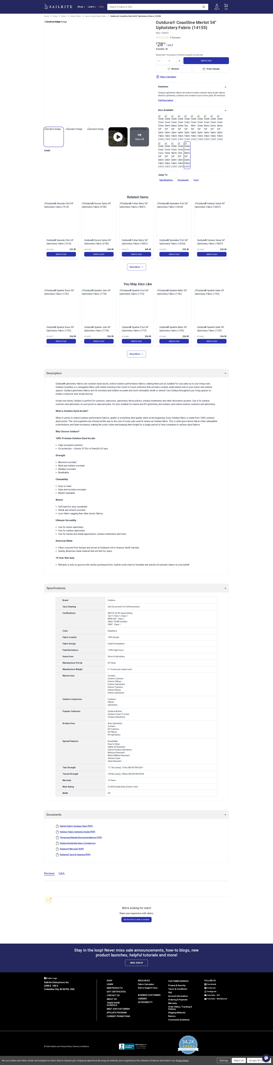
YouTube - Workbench (217, 999)
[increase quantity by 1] (179, 60)
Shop (80, 6)
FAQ (170, 992)
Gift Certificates (116, 992)
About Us (112, 999)
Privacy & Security (176, 985)
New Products (115, 988)
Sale (101, 6)
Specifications (166, 180)
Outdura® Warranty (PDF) (72, 849)
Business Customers (149, 995)
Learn (91, 6)
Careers (142, 999)
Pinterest (211, 988)
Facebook (211, 984)
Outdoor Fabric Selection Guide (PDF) (77, 832)
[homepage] (58, 7)
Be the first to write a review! (136, 919)
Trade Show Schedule (113, 1004)
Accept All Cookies (259, 1060)
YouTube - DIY (213, 995)
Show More (135, 267)
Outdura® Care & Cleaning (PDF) (75, 854)
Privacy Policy (66, 1046)
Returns (172, 1016)
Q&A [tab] (62, 873)
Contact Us (113, 995)
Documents (183, 180)
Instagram (211, 991)
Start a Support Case (147, 988)
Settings (223, 1060)
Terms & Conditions (177, 989)
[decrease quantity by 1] (159, 60)
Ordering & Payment (177, 1000)
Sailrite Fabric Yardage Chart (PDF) (76, 826)
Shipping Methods (176, 1012)
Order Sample (213, 69)
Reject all (239, 1060)
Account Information (178, 996)
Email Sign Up (136, 963)
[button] (53, 136)
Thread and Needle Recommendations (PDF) (81, 837)
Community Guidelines (179, 1020)
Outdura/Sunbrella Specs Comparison (78, 843)
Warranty (172, 1003)
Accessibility (145, 1002)
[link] (161, 128)
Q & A (196, 180)
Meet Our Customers (118, 1009)
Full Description (165, 100)
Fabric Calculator (168, 77)
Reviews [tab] (49, 873)
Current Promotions (118, 1016)
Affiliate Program (117, 1012)
